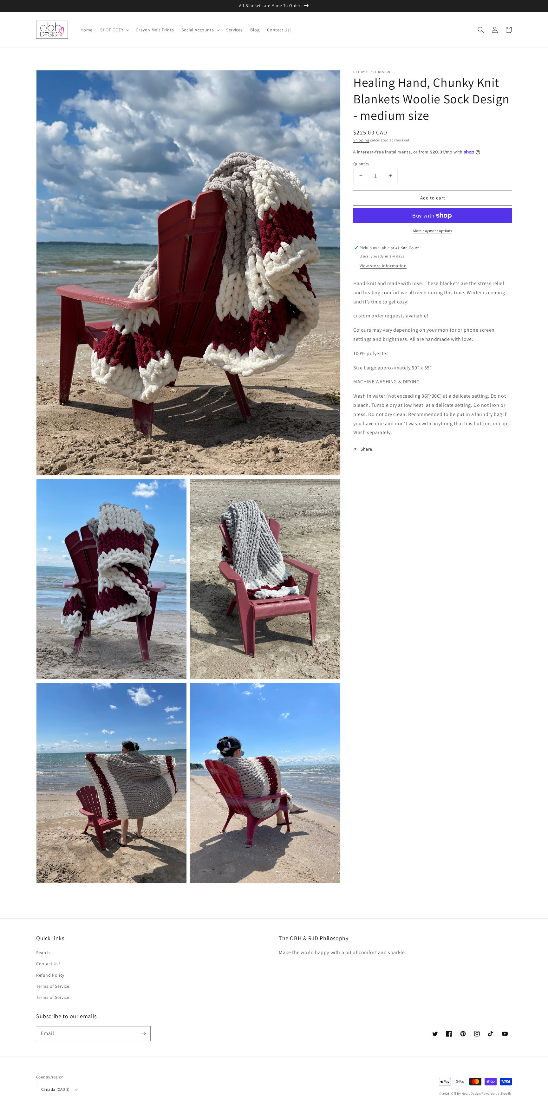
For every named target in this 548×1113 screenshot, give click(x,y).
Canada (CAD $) (55, 1089)
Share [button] (366, 449)
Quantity (361, 163)
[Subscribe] (143, 1033)
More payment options (432, 230)
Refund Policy (50, 975)
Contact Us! (48, 964)
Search (43, 952)
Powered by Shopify (496, 1093)
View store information (383, 266)
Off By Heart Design (465, 1093)
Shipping (361, 140)
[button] (481, 30)
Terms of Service (52, 986)
